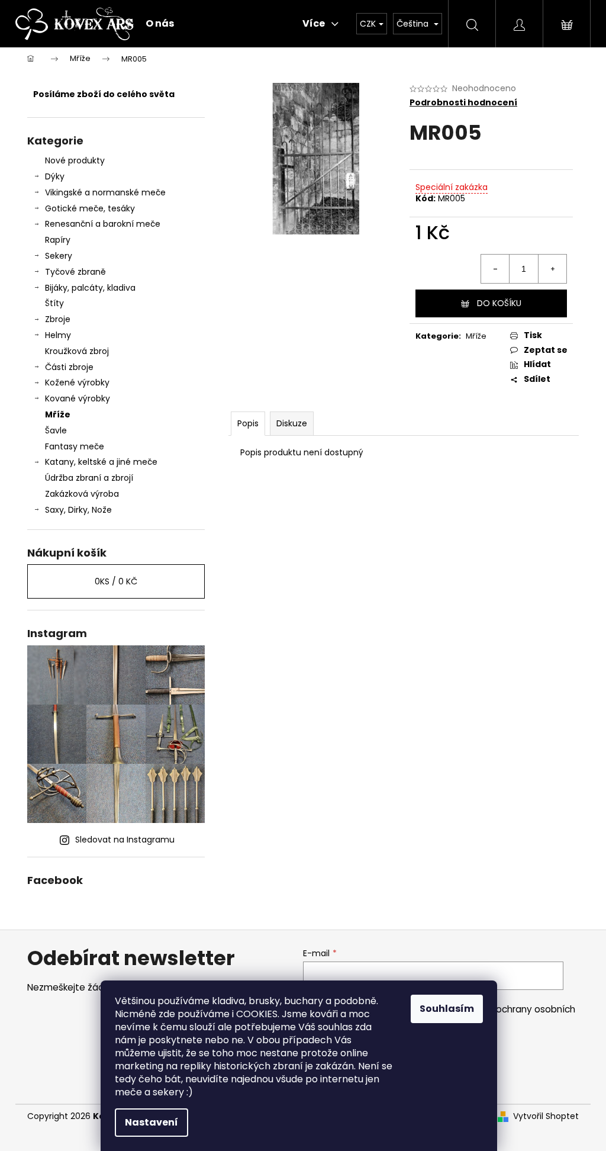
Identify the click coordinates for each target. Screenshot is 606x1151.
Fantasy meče (74, 446)
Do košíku (499, 303)
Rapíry (57, 240)
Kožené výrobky (77, 382)
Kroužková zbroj (77, 351)
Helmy (58, 335)
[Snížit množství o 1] (495, 269)
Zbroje (57, 319)
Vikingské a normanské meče (105, 192)
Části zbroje (69, 367)
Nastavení (151, 1122)
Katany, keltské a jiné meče (101, 462)
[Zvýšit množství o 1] (552, 269)
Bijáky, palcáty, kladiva (90, 288)
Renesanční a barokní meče (102, 224)
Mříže (57, 414)
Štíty (54, 303)
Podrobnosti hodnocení (463, 102)
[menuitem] (160, 23)
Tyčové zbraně (75, 272)
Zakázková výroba (82, 494)
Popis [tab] (248, 423)
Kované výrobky (77, 398)
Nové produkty (75, 160)
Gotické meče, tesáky (90, 208)
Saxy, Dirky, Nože (78, 510)
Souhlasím (447, 1008)
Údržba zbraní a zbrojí (89, 478)
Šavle (56, 430)
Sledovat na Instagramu (125, 839)
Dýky (55, 176)
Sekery (58, 256)
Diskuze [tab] (291, 423)
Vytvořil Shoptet (546, 1116)
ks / (116, 581)
